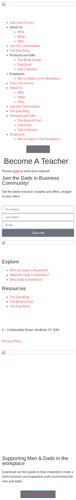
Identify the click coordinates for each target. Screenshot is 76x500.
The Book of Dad (29, 60)
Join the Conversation (25, 46)
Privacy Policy (12, 341)
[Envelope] (7, 317)
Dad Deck (24, 64)
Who (21, 32)
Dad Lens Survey (22, 22)
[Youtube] (28, 317)
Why (21, 41)
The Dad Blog (19, 50)
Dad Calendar (27, 69)
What (21, 36)
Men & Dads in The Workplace (39, 78)
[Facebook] (17, 317)
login (16, 171)
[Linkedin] (38, 317)
